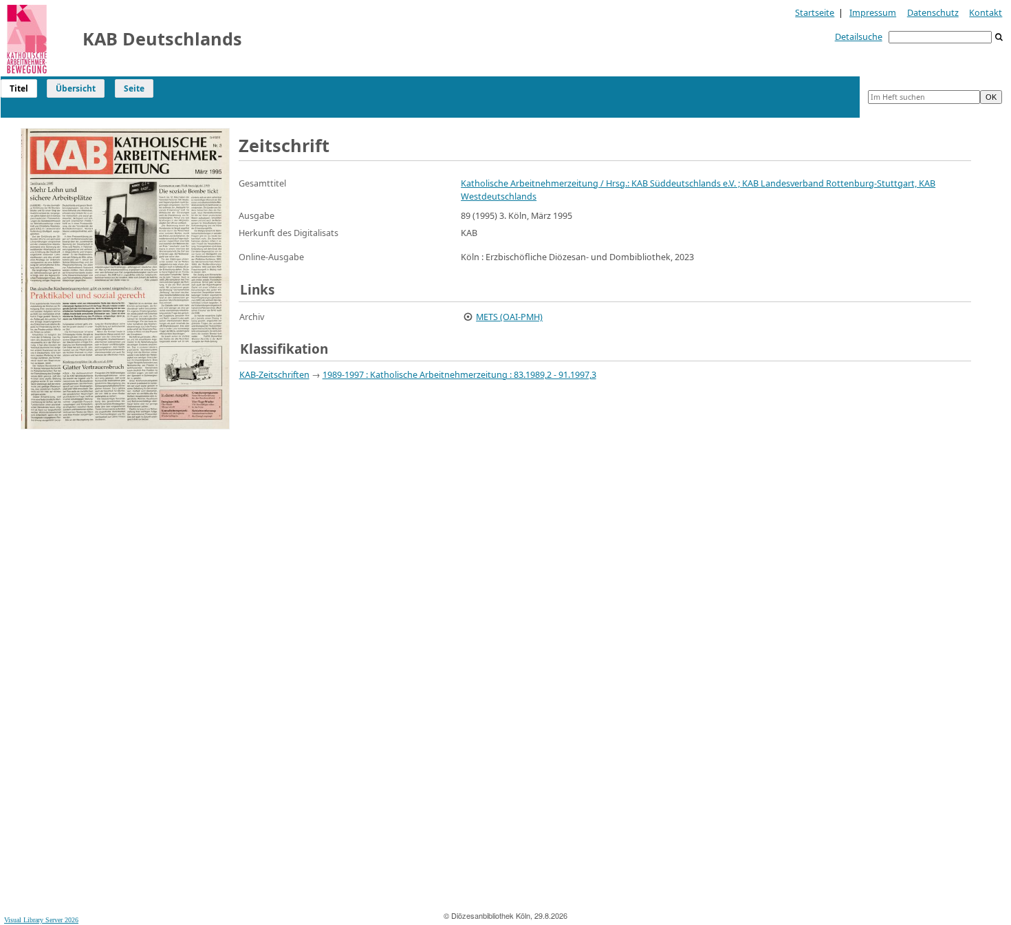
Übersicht (76, 88)
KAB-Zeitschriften (274, 374)
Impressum (872, 12)
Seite (134, 88)
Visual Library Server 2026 (41, 920)
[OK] (999, 37)
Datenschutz (933, 12)
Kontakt (985, 12)
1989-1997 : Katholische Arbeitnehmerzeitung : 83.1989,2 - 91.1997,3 (459, 374)
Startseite (814, 12)
